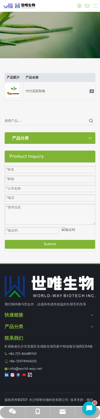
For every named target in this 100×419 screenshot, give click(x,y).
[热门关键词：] (91, 121)
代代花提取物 (35, 91)
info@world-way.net (25, 369)
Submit (50, 244)
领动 (90, 400)
